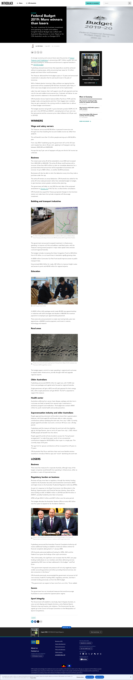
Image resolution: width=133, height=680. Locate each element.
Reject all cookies (89, 677)
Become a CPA (58, 641)
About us (34, 648)
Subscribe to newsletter (93, 3)
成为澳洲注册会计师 (60, 655)
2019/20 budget (38, 64)
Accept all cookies (99, 677)
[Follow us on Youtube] (83, 659)
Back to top (65, 627)
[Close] (130, 676)
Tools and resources (60, 646)
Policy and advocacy (60, 649)
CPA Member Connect (37, 656)
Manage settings (80, 677)
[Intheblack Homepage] (7, 3)
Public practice (58, 652)
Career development (60, 644)
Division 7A (44, 188)
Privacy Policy (33, 677)
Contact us (35, 651)
